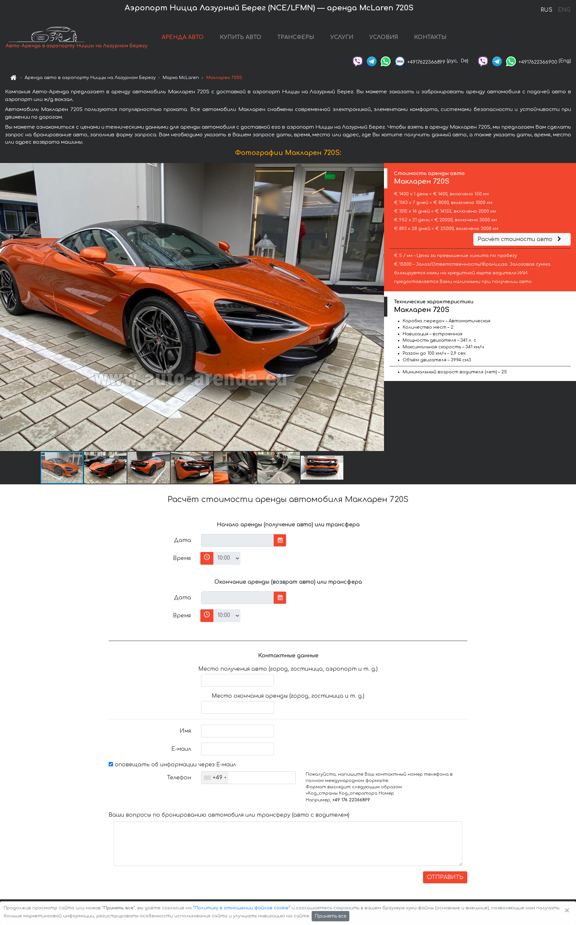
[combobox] (214, 778)
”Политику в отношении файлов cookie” (241, 908)
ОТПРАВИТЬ (445, 877)
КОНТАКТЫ (430, 37)
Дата (182, 540)
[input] (237, 540)
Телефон (179, 778)
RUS (546, 10)
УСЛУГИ (341, 37)
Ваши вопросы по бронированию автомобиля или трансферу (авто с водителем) (229, 815)
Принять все (330, 916)
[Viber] (357, 60)
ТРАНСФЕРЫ (295, 37)
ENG (564, 10)
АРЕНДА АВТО (183, 37)
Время (182, 558)
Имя (185, 731)
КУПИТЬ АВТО (240, 37)
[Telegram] (371, 60)
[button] (105, 467)
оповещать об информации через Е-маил (174, 765)
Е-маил (181, 749)
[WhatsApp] (385, 60)
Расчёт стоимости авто (516, 239)
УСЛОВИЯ (383, 37)
